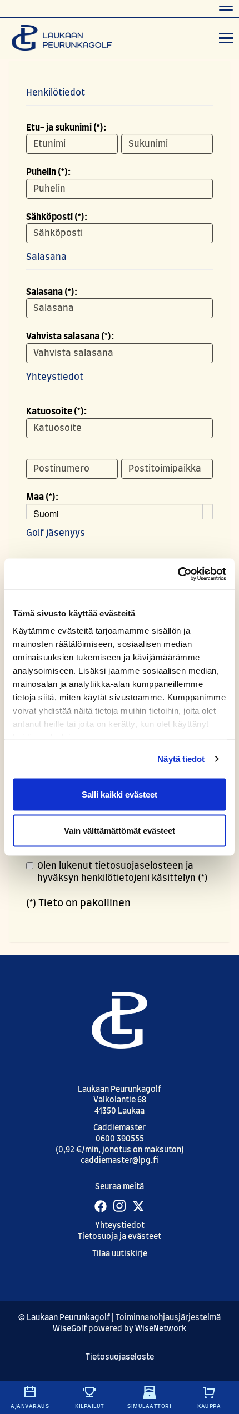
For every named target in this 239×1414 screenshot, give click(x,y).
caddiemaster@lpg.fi (119, 1161)
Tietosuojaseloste (120, 1357)
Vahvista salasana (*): (70, 336)
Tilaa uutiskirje (119, 1254)
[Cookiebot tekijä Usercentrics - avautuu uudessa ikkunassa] (177, 574)
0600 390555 (120, 1139)
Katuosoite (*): (56, 411)
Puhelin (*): (48, 172)
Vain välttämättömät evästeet (119, 830)
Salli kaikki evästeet (119, 794)
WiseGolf (70, 1329)
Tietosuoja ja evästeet (119, 1237)
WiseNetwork (160, 1329)
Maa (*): (42, 497)
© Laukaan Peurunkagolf (64, 1318)
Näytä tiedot (181, 759)
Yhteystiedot (120, 1226)
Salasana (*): (51, 292)
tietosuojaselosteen (138, 865)
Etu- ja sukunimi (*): (66, 127)
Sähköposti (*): (56, 217)
